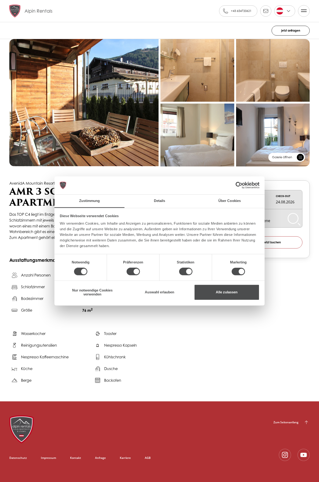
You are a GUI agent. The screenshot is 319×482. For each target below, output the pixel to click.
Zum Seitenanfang (285, 422)
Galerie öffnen (282, 157)
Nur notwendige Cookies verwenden (92, 292)
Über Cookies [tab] (229, 201)
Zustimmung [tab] (89, 201)
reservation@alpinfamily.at (265, 11)
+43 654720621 (241, 11)
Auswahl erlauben (159, 292)
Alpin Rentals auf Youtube (304, 455)
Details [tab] (159, 201)
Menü (303, 11)
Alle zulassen (226, 292)
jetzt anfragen (290, 30)
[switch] (133, 271)
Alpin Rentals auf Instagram (285, 455)
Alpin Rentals (38, 11)
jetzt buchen (272, 242)
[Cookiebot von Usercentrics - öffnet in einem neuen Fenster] (239, 185)
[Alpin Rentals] (80, 429)
